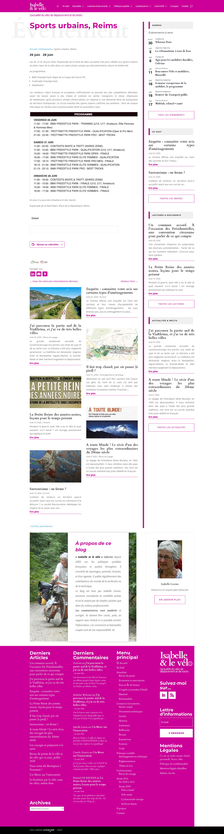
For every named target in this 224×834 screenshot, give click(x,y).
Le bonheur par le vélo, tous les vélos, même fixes (46, 781)
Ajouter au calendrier (48, 244)
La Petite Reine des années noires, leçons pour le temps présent (55, 416)
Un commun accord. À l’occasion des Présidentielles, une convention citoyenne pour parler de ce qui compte (171, 230)
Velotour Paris (163, 42)
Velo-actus (126, 794)
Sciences (123, 744)
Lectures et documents (97, 6)
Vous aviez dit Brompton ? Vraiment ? (45, 768)
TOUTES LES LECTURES (171, 304)
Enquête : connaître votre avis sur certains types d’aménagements (112, 291)
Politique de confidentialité (174, 764)
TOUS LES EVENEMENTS (171, 115)
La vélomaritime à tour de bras (173, 51)
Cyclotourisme (142, 6)
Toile (121, 748)
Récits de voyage (50, 337)
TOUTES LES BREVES (171, 198)
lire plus (34, 363)
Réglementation (127, 761)
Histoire (46, 422)
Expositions (125, 739)
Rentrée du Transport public (171, 94)
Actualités (76, 6)
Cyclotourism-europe (132, 799)
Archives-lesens (129, 804)
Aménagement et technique (112, 375)
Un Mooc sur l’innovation (45, 775)
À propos (174, 6)
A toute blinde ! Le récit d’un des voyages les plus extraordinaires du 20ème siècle (112, 448)
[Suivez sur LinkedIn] (163, 695)
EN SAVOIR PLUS (170, 599)
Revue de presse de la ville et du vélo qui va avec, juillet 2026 (46, 757)
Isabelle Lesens (80, 727)
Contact (185, 6)
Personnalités (125, 699)
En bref (65, 6)
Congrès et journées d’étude (133, 689)
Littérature (124, 725)
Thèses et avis (126, 766)
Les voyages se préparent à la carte (46, 747)
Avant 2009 (124, 786)
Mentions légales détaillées (173, 768)
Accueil (33, 49)
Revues (122, 734)
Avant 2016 (159, 6)
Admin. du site (167, 773)
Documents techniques (130, 711)
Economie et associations (131, 680)
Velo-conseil (127, 790)
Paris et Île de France (129, 685)
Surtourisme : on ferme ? (48, 489)
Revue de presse (127, 675)
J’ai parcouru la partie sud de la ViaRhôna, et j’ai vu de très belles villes (55, 329)
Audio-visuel (125, 707)
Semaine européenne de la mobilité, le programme (170, 85)
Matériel (123, 694)
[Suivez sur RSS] (172, 695)
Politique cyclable (121, 6)
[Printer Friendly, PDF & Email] (39, 262)
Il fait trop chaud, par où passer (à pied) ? (112, 369)
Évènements (45, 49)
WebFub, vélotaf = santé (169, 103)
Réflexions (124, 730)
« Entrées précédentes (41, 526)
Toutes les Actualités (171, 427)
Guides (122, 716)
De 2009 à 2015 (127, 782)
